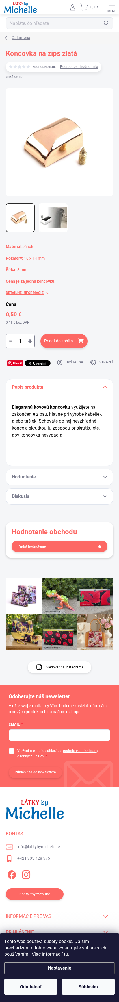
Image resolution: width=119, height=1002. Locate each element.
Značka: (14, 77)
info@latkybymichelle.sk (39, 846)
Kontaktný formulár (34, 894)
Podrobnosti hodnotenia (79, 67)
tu (66, 954)
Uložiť (17, 363)
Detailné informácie (25, 293)
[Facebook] (11, 874)
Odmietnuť (31, 987)
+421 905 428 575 (33, 858)
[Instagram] (25, 874)
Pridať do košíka (58, 341)
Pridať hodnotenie (32, 546)
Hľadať (105, 23)
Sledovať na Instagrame (64, 667)
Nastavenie (59, 968)
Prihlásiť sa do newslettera (35, 772)
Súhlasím (88, 987)
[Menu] (112, 7)
